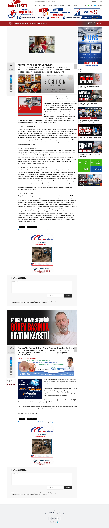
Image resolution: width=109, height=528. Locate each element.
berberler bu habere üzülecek (43, 230)
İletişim (53, 1)
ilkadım (30, 422)
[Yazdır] (11, 87)
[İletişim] (97, 23)
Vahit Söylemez (44, 422)
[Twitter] (11, 79)
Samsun (26, 422)
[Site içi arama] (100, 23)
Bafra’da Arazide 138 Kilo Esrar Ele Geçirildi (27, 23)
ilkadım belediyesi (37, 422)
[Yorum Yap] (11, 90)
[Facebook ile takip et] (50, 518)
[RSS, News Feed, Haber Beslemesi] (55, 518)
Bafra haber (27, 230)
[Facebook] (11, 76)
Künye (48, 1)
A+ (75, 65)
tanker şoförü (52, 422)
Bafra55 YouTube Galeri (40, 1)
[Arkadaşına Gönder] (11, 84)
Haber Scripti (53, 522)
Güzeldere (58, 422)
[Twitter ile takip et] (53, 518)
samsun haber (33, 230)
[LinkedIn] (11, 81)
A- (75, 68)
